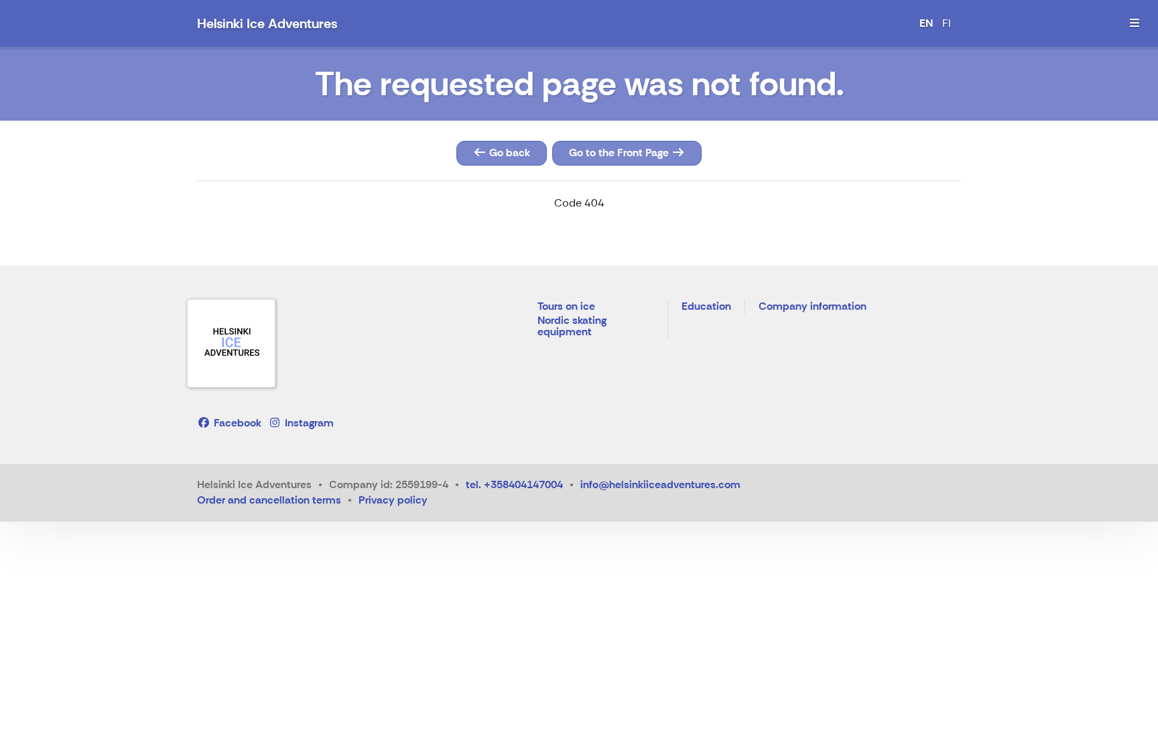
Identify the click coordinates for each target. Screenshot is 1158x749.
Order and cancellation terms (269, 500)
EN (926, 23)
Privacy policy (393, 500)
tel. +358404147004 (514, 484)
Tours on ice (566, 306)
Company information (812, 306)
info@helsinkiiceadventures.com (660, 484)
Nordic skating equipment (571, 326)
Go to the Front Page (620, 153)
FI (946, 23)
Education (706, 306)
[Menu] (1134, 23)
